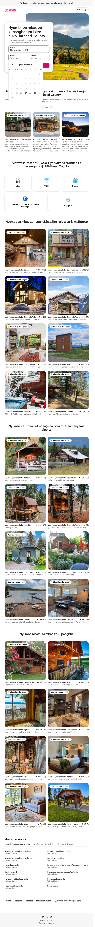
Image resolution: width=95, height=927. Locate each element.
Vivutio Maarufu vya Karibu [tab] (44, 844)
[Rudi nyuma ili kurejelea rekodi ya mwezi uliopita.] (12, 64)
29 (35, 93)
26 (21, 93)
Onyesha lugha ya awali (64, 3)
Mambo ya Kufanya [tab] (65, 844)
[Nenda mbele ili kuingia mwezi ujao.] (39, 64)
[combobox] (29, 50)
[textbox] (18, 58)
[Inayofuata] (51, 107)
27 (26, 93)
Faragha (42, 923)
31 (12, 98)
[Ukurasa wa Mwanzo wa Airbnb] (10, 9)
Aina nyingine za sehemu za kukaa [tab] (17, 844)
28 (30, 93)
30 (39, 93)
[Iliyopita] (42, 107)
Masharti (51, 923)
